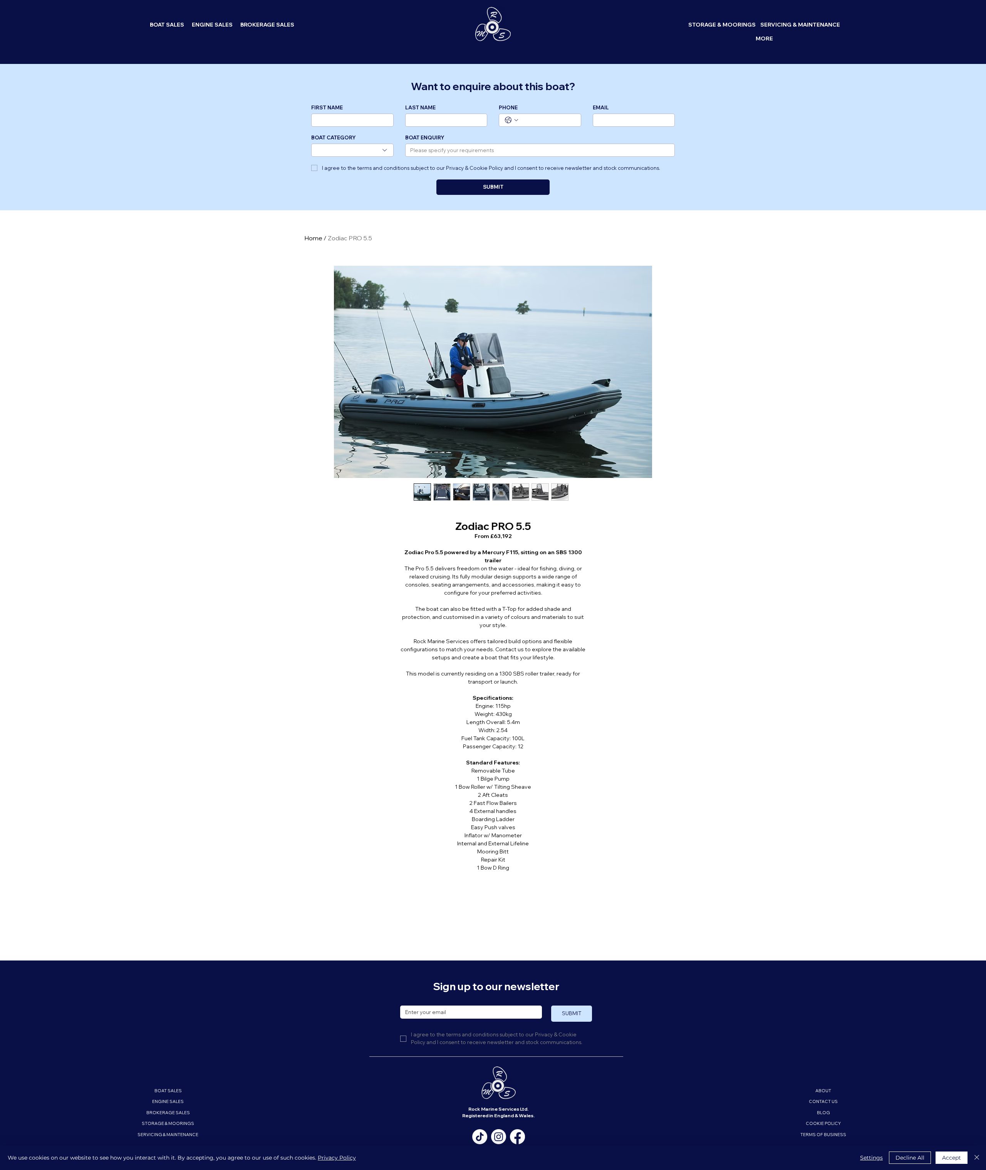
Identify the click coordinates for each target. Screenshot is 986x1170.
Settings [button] (871, 1157)
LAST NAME (420, 107)
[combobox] (352, 150)
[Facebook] (517, 1136)
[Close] (976, 1158)
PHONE (508, 107)
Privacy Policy (337, 1157)
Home (313, 238)
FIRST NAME (327, 107)
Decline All (909, 1157)
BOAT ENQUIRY (424, 137)
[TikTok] (479, 1136)
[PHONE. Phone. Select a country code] (511, 120)
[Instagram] (498, 1136)
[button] (764, 39)
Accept (951, 1157)
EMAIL (601, 107)
